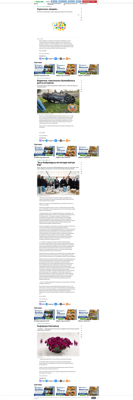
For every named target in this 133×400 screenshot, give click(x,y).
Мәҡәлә (36, 3)
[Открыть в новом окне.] (42, 58)
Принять (93, 397)
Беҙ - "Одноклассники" (62, 1)
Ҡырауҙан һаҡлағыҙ (83, 3)
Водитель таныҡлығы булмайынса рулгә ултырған (54, 4)
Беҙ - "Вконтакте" (54, 1)
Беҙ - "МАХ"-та (78, 1)
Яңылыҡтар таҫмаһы (41, 6)
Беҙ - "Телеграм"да (71, 1)
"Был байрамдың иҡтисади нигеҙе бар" (70, 4)
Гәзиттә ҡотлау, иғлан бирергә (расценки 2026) (89, 1)
